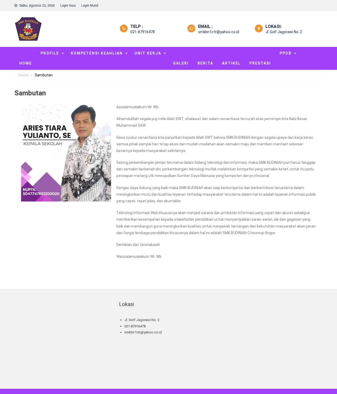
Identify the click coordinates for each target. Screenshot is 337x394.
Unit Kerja (148, 53)
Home (25, 63)
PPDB (285, 53)
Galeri (181, 63)
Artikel (231, 63)
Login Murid (89, 5)
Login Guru (68, 5)
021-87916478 (142, 32)
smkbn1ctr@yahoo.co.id (218, 32)
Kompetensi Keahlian (97, 53)
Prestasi (260, 63)
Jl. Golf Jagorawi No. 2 (283, 32)
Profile (50, 53)
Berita (205, 63)
